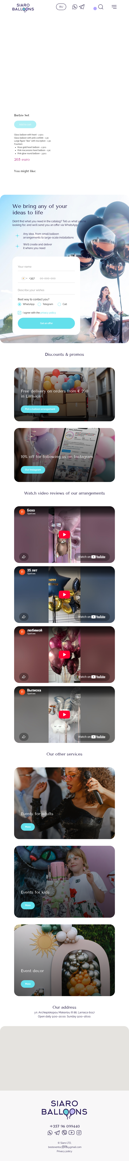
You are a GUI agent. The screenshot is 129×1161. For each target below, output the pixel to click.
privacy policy (48, 312)
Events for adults (37, 813)
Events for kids (35, 892)
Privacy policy (64, 1151)
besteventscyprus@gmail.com (64, 1147)
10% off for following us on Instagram (57, 456)
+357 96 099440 (65, 1126)
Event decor (32, 970)
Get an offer (46, 323)
